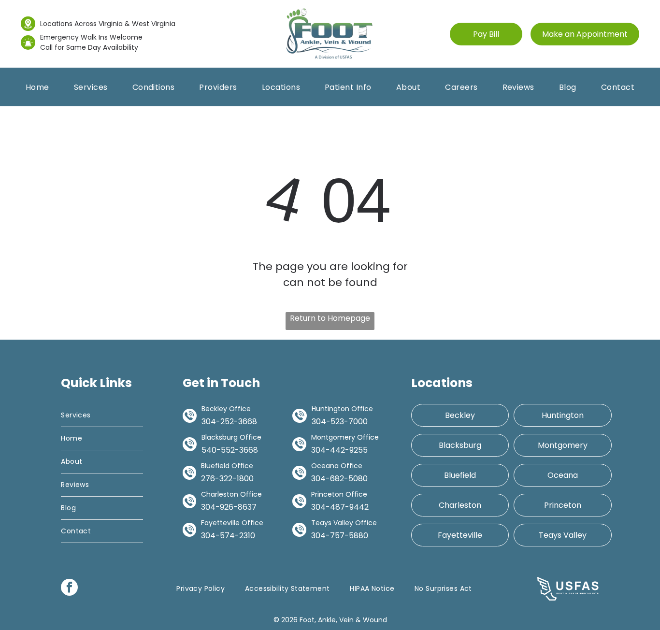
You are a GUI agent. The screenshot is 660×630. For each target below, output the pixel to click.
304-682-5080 (339, 478)
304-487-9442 (340, 507)
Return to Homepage (330, 318)
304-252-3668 (229, 421)
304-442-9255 (339, 450)
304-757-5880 (339, 535)
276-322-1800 (227, 478)
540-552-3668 (229, 450)
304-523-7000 (340, 421)
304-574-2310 (228, 535)
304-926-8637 (229, 507)
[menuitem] (37, 87)
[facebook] (69, 588)
